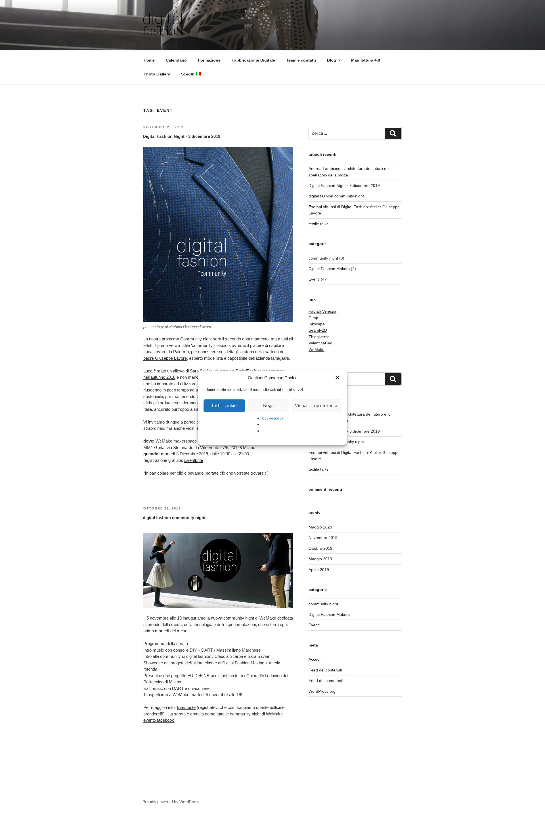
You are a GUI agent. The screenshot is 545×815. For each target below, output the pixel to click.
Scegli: (188, 74)
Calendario (176, 60)
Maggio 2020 (320, 527)
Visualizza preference (316, 405)
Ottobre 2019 (320, 548)
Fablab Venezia (322, 311)
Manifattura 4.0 (365, 60)
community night (323, 258)
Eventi (314, 279)
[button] (338, 378)
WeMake (181, 694)
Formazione (209, 60)
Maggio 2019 (320, 559)
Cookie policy (272, 418)
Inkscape (317, 324)
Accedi (314, 659)
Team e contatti (301, 60)
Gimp (313, 317)
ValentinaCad (320, 343)
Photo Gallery (157, 74)
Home (149, 60)
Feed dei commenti (326, 680)
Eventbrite (193, 460)
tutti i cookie (224, 405)
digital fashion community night (174, 517)
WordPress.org (322, 691)
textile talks (318, 224)
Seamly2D (318, 330)
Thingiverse (319, 336)
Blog (331, 60)
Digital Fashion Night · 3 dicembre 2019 (181, 136)
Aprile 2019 (319, 569)
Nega (268, 405)
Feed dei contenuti (325, 670)
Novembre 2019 (323, 537)
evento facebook (158, 720)
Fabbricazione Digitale (253, 60)
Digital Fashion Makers (329, 268)
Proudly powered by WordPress (170, 801)
